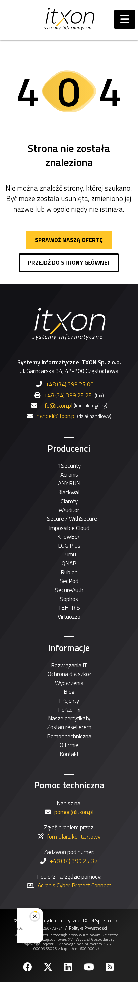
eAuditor (69, 509)
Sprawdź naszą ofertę (69, 239)
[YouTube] (89, 967)
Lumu (69, 554)
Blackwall (69, 492)
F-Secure (52, 518)
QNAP (69, 563)
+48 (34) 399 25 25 (68, 395)
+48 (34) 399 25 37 (74, 861)
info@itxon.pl (56, 405)
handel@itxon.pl (56, 416)
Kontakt (69, 753)
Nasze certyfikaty (69, 718)
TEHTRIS (69, 607)
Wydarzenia (69, 682)
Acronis (69, 474)
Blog (69, 691)
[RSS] (110, 967)
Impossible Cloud (69, 527)
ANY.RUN (69, 483)
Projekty (69, 700)
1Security (69, 465)
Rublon (69, 572)
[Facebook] (28, 967)
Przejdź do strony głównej (69, 262)
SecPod (69, 580)
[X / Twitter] (49, 967)
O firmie (69, 744)
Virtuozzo (69, 616)
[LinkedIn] (68, 967)
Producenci (69, 448)
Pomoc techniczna (69, 736)
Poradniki (69, 709)
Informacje (69, 647)
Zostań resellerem (69, 727)
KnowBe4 (69, 536)
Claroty (69, 501)
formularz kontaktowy (73, 836)
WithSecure (83, 518)
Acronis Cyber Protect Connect (74, 885)
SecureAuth (69, 590)
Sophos (69, 598)
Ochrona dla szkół (69, 673)
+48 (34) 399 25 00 (70, 384)
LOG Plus (69, 545)
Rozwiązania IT (69, 665)
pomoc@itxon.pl (73, 811)
